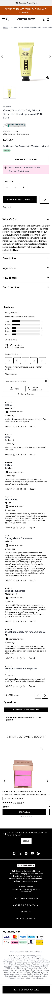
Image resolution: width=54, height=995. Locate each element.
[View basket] (48, 19)
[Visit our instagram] (26, 853)
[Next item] (48, 781)
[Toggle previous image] (2, 57)
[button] (26, 125)
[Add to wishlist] (44, 200)
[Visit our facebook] (14, 853)
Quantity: (8, 181)
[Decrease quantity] (7, 187)
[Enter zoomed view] (47, 77)
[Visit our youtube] (32, 853)
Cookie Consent (26, 887)
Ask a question (23, 134)
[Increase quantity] (23, 187)
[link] (44, 19)
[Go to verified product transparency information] (14, 125)
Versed (7, 106)
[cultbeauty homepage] (26, 19)
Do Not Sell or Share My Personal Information (26, 890)
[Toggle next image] (50, 57)
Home (5, 27)
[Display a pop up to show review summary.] (23, 803)
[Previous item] (5, 781)
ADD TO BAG (24, 812)
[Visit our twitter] (20, 853)
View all (45, 146)
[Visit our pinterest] (38, 853)
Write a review (9, 134)
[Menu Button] (3, 19)
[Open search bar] (8, 19)
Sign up (26, 841)
